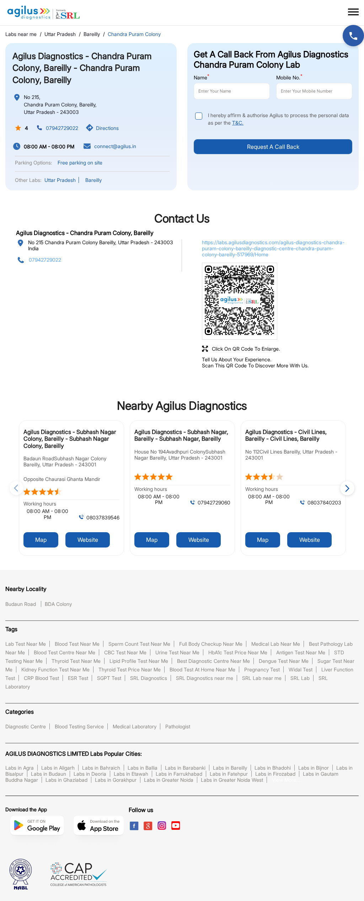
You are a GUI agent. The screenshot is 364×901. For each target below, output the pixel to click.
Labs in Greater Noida (168, 780)
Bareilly (92, 34)
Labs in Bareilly (230, 768)
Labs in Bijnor (313, 768)
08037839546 (102, 517)
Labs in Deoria (90, 774)
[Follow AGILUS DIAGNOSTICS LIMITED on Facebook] (135, 825)
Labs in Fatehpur (229, 774)
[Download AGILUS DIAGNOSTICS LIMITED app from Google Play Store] (37, 831)
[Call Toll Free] (353, 35)
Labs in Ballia (142, 768)
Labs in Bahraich (101, 768)
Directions (107, 128)
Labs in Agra (19, 768)
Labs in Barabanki (185, 768)
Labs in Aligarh (58, 768)
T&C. (237, 123)
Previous (17, 488)
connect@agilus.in (115, 146)
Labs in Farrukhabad (179, 774)
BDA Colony (58, 604)
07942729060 (214, 502)
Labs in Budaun (48, 774)
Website (87, 539)
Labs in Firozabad (275, 774)
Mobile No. (289, 76)
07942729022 (62, 128)
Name (201, 76)
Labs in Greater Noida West (232, 780)
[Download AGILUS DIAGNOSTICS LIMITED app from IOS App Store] (99, 831)
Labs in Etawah (131, 774)
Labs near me (21, 34)
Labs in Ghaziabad (66, 780)
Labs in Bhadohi (273, 768)
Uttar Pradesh (60, 34)
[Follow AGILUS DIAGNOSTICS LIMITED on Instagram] (163, 825)
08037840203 (324, 502)
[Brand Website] (191, 825)
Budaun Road (20, 604)
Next (347, 488)
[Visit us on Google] (149, 825)
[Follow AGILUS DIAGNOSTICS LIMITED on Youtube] (177, 825)
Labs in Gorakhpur (115, 780)
